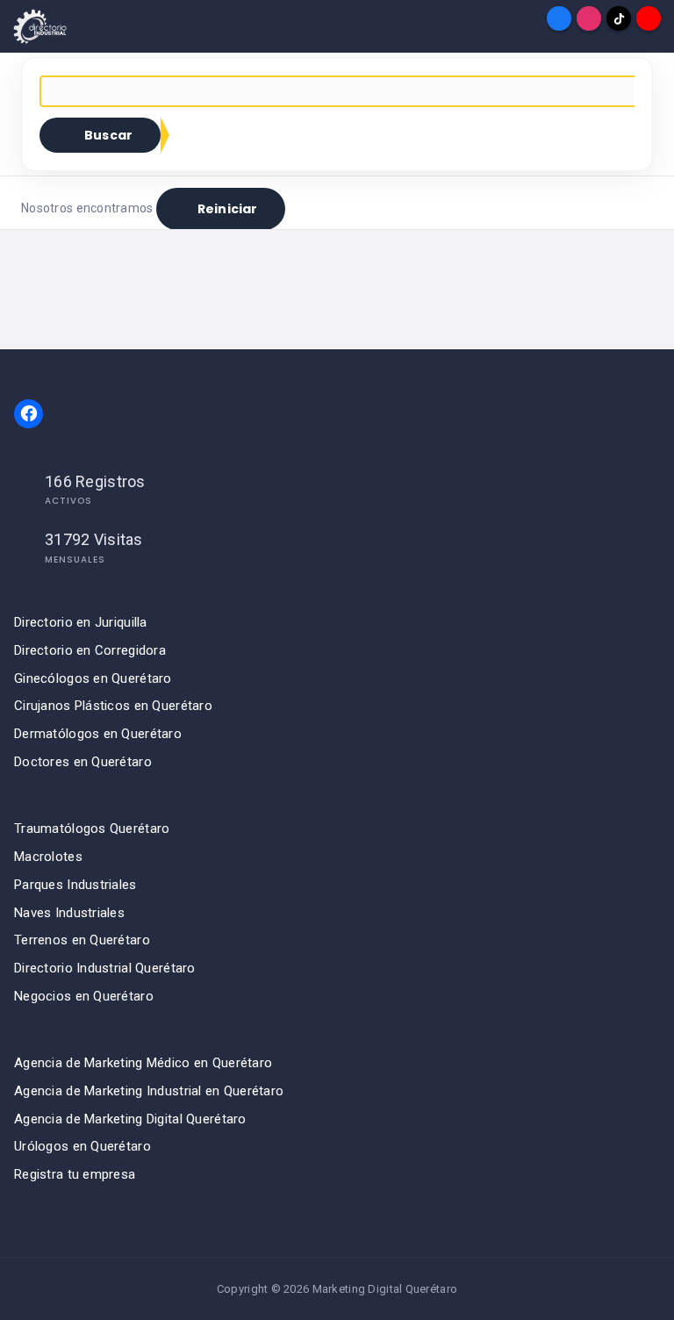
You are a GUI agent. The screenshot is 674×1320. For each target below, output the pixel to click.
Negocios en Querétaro (84, 996)
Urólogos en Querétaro (82, 1146)
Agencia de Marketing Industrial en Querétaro (148, 1091)
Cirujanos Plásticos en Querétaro (113, 706)
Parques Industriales (75, 885)
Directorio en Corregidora (90, 650)
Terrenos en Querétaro (82, 940)
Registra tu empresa (74, 1174)
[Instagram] (589, 18)
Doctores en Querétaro (83, 762)
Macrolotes (48, 856)
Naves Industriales (69, 913)
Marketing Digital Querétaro (385, 1288)
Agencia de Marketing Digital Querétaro (130, 1119)
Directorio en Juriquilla (80, 622)
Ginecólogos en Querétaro (93, 678)
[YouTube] (648, 18)
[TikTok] (618, 18)
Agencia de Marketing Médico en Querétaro (143, 1063)
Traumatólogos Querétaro (91, 828)
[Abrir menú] (25, 18)
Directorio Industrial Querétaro (105, 968)
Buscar (108, 135)
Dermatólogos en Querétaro (98, 734)
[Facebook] (559, 18)
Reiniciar (227, 209)
